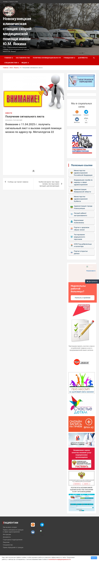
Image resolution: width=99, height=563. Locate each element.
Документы (83, 58)
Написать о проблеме (82, 298)
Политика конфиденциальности (47, 58)
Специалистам (10, 63)
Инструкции (7, 534)
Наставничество (23, 58)
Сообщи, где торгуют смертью (18, 182)
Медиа (24, 63)
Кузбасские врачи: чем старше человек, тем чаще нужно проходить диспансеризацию (49, 184)
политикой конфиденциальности (60, 559)
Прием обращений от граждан (13, 547)
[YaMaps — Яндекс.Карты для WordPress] (33, 171)
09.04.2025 (8, 120)
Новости (8, 113)
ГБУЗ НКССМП (17, 120)
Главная (7, 58)
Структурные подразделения (12, 540)
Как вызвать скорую (10, 527)
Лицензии (6, 542)
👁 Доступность (92, 281)
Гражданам (68, 58)
